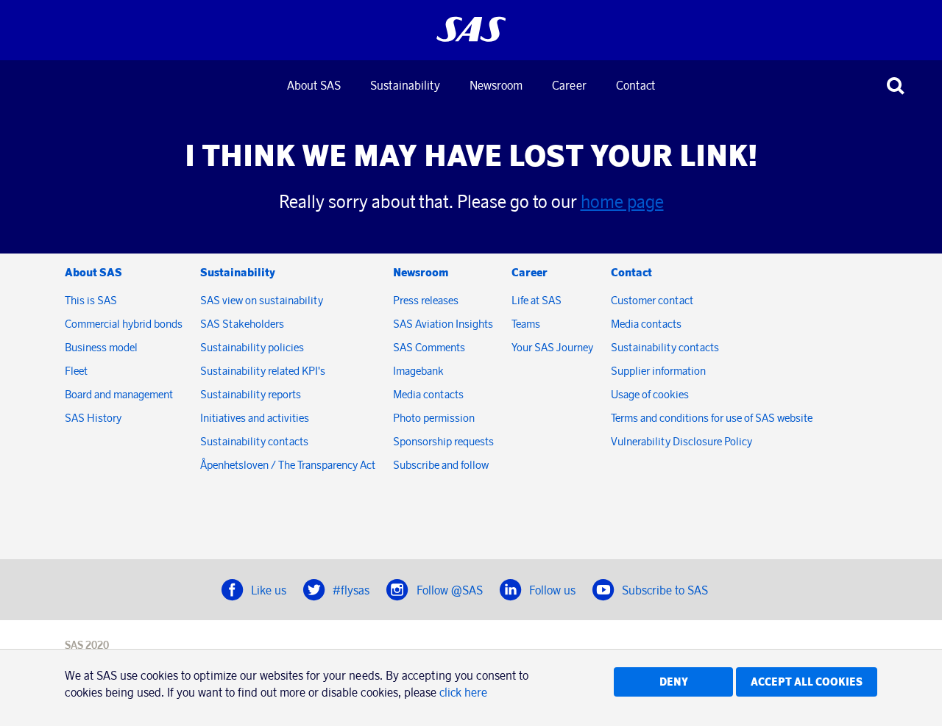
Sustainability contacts (254, 441)
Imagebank (418, 371)
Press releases (425, 300)
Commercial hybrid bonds (124, 324)
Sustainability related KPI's (262, 371)
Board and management (119, 394)
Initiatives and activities (254, 418)
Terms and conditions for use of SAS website (711, 418)
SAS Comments (429, 347)
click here (463, 692)
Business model (101, 347)
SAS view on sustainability (261, 300)
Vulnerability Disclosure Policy (682, 441)
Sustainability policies (252, 347)
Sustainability (405, 85)
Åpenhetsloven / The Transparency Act (287, 465)
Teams (525, 324)
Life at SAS (536, 300)
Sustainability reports (250, 394)
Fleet (76, 371)
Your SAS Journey (552, 347)
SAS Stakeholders (242, 324)
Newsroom (496, 85)
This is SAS (91, 300)
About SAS (314, 85)
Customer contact (652, 300)
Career (569, 85)
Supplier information (658, 371)
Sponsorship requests (443, 441)
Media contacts (428, 394)
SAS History (93, 418)
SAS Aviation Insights (443, 324)
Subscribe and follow (441, 465)
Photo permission (434, 418)
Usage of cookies (650, 394)
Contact (635, 85)
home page (622, 201)
